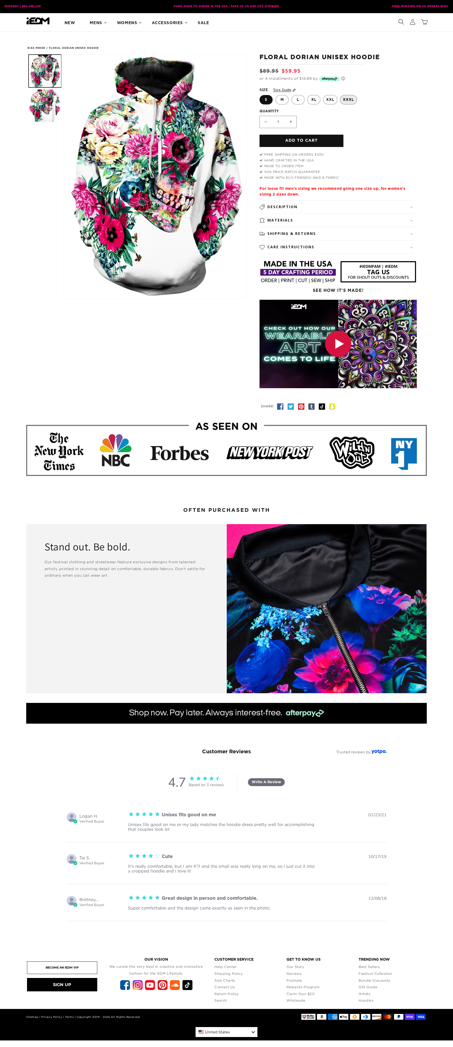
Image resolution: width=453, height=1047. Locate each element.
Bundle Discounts (374, 980)
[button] (401, 21)
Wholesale (296, 1000)
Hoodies (366, 1000)
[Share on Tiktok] (323, 406)
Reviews (294, 973)
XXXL (348, 100)
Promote (294, 980)
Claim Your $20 (300, 994)
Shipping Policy (228, 973)
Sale (203, 23)
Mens (96, 23)
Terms (69, 1017)
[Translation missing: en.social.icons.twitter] (291, 406)
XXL (330, 100)
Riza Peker (36, 48)
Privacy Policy (51, 1017)
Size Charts (224, 980)
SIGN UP (62, 984)
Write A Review (266, 782)
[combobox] (226, 1032)
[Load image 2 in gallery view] (45, 105)
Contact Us (224, 987)
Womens (127, 23)
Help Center (225, 967)
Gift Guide (368, 987)
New (69, 23)
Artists (364, 994)
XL (314, 100)
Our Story (295, 967)
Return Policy (226, 994)
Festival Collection (375, 973)
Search (220, 1000)
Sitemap (32, 1017)
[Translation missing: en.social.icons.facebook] (281, 406)
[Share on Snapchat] (332, 406)
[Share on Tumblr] (312, 406)
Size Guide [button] (282, 90)
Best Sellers (369, 967)
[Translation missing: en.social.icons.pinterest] (302, 406)
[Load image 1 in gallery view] (45, 71)
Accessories (167, 23)
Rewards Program (303, 987)
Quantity (269, 111)
